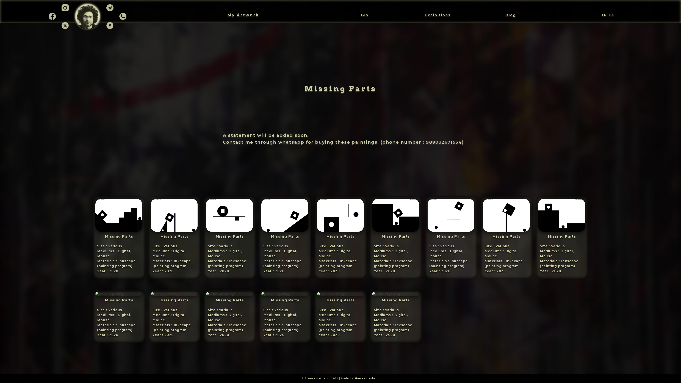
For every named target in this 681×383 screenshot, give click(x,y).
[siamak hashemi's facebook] (52, 19)
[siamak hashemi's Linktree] (110, 28)
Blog (510, 15)
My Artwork (243, 14)
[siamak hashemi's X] (65, 28)
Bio (365, 15)
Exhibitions (438, 15)
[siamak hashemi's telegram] (110, 11)
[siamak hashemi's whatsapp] (122, 19)
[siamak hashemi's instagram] (65, 11)
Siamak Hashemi (367, 378)
